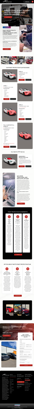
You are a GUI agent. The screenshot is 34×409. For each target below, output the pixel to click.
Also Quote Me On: (22, 348)
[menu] (32, 2)
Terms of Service (18, 407)
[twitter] (26, 380)
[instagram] (27, 380)
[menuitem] (13, 376)
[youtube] (28, 380)
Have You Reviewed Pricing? (23, 359)
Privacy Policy (15, 407)
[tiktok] (29, 380)
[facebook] (25, 380)
